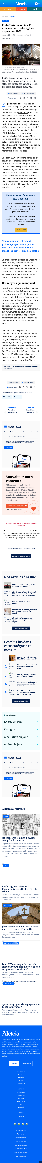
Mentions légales (21, 1141)
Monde (12, 16)
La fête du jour (13, 722)
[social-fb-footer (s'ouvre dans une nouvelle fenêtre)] (19, 1124)
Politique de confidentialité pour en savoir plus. (19, 443)
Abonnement (21, 1101)
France (6, 865)
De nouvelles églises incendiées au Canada (21, 367)
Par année (21, 1116)
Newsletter (21, 1093)
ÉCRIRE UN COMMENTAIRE (21, 556)
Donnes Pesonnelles (21, 1152)
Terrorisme (17, 397)
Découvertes (21, 1083)
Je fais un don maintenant (16, 506)
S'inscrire (9, 447)
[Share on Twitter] (27, 98)
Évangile (9, 729)
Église (6, 816)
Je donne (20, 9)
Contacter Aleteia (21, 1149)
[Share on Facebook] (20, 98)
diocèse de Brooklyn (27, 259)
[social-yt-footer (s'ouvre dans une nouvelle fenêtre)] (15, 1124)
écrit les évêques (20, 351)
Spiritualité (21, 1081)
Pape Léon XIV (8, 983)
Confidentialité (21, 1156)
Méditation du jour (16, 737)
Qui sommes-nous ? (21, 1138)
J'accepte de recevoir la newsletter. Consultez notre (20, 442)
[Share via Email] (31, 98)
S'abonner (14, 1064)
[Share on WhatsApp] (35, 98)
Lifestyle (21, 1078)
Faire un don (21, 230)
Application (21, 1096)
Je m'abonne (8, 9)
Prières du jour (13, 744)
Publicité (21, 1107)
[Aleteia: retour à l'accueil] (21, 4)
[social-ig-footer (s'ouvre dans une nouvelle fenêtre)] (27, 1124)
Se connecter (26, 1064)
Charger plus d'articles (21, 628)
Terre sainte (8, 905)
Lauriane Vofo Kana (23, 35)
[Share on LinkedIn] (24, 98)
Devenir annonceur (21, 1145)
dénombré (23, 112)
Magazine (21, 1098)
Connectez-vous (29, 548)
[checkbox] (4, 441)
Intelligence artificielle (11, 943)
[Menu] (7, 4)
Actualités (5, 16)
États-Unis (6, 397)
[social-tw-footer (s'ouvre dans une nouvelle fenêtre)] (23, 1124)
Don (21, 1104)
